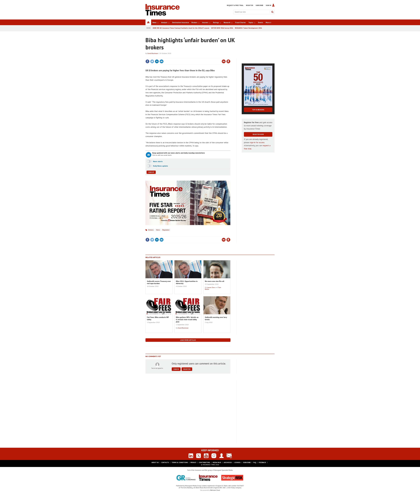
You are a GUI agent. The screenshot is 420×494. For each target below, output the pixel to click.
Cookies (237, 462)
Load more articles (188, 340)
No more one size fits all (214, 281)
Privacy (193, 462)
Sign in (202, 57)
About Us (155, 462)
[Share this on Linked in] (157, 61)
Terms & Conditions (180, 462)
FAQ (254, 462)
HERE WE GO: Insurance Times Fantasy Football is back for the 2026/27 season (181, 28)
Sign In (268, 5)
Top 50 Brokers (258, 110)
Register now (258, 134)
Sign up (151, 172)
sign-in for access (257, 142)
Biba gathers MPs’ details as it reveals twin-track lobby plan (187, 319)
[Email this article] (162, 61)
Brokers (151, 230)
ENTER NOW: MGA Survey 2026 (222, 28)
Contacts (165, 462)
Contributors (204, 462)
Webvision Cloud (215, 490)
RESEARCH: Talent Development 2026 (248, 28)
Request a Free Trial (235, 5)
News (158, 230)
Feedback (262, 462)
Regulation (165, 230)
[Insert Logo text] (162, 15)
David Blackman (152, 53)
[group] (267, 22)
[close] (230, 57)
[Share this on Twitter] (152, 61)
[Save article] (228, 61)
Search (272, 12)
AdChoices (228, 462)
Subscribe (259, 5)
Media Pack (217, 462)
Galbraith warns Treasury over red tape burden (159, 282)
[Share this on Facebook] (147, 61)
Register (249, 5)
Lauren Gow (211, 287)
